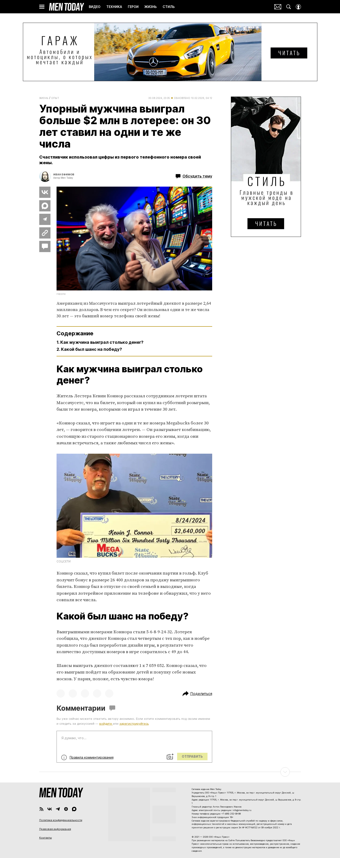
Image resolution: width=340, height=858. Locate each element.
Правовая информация (55, 829)
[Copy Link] (44, 233)
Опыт (55, 98)
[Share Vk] (44, 192)
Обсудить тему (197, 176)
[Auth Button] (298, 6)
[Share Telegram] (44, 219)
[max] (74, 809)
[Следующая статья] (170, 772)
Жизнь (43, 98)
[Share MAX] (44, 205)
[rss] (41, 809)
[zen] (66, 809)
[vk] (49, 809)
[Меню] (41, 6)
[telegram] (58, 809)
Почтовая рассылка (277, 6)
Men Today (66, 7)
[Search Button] (288, 6)
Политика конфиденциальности (60, 820)
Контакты (45, 837)
